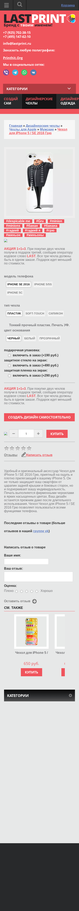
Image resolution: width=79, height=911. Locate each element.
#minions (13, 225)
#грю (50, 230)
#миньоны (35, 235)
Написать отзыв (39, 455)
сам (11, 101)
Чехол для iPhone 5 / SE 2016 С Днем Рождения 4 (31, 653)
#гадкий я (32, 230)
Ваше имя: (12, 555)
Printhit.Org (13, 58)
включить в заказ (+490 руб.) (35, 365)
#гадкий (12, 230)
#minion (56, 221)
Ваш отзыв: (13, 568)
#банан (32, 225)
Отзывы (10, 455)
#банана (50, 225)
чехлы (39, 101)
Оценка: (10, 585)
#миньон (13, 235)
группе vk (41, 531)
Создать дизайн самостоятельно (39, 417)
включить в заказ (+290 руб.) (35, 375)
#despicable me (18, 221)
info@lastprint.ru (17, 43)
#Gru (40, 221)
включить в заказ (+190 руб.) (35, 355)
